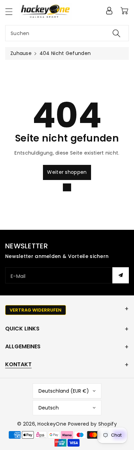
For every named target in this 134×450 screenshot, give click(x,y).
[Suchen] (116, 33)
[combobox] (67, 33)
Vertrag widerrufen (36, 310)
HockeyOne (51, 423)
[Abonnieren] (120, 275)
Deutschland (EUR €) (63, 390)
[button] (12, 11)
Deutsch (48, 407)
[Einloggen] (109, 10)
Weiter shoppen (67, 172)
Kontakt (18, 364)
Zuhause (21, 53)
